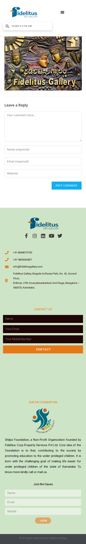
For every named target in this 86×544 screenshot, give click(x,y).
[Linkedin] (43, 235)
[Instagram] (34, 235)
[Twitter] (59, 235)
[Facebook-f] (26, 235)
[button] (62, 12)
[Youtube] (51, 235)
